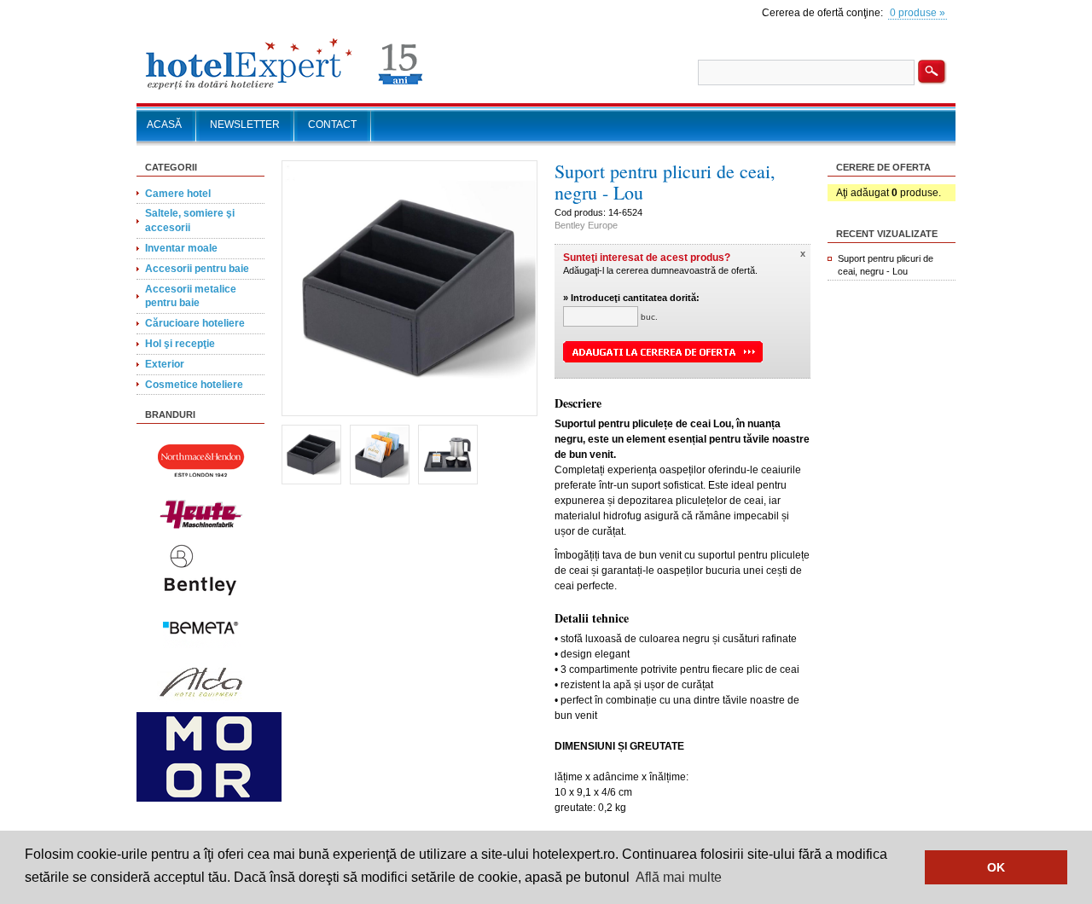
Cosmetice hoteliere (194, 385)
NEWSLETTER (245, 124)
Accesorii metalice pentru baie (190, 296)
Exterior (164, 364)
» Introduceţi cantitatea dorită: (631, 298)
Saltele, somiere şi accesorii (190, 220)
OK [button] (996, 867)
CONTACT (332, 124)
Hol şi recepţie (180, 344)
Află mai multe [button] (679, 877)
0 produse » (917, 13)
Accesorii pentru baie (197, 269)
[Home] (284, 90)
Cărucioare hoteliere (195, 323)
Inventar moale (181, 248)
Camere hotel (178, 194)
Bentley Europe (586, 225)
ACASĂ (164, 124)
